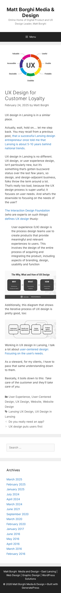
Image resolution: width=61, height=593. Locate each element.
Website (36, 401)
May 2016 (13, 538)
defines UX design (17, 218)
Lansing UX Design (21, 411)
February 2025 (16, 484)
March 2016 (14, 548)
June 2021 (13, 509)
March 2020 (14, 519)
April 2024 (13, 499)
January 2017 (15, 529)
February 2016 (16, 553)
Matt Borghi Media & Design (30, 12)
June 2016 (13, 534)
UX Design (22, 401)
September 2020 (18, 514)
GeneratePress (30, 587)
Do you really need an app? (26, 421)
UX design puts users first (25, 426)
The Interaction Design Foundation (27, 210)
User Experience (19, 396)
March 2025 (14, 479)
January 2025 (15, 489)
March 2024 (14, 504)
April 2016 (13, 544)
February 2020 (16, 524)
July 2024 (13, 494)
